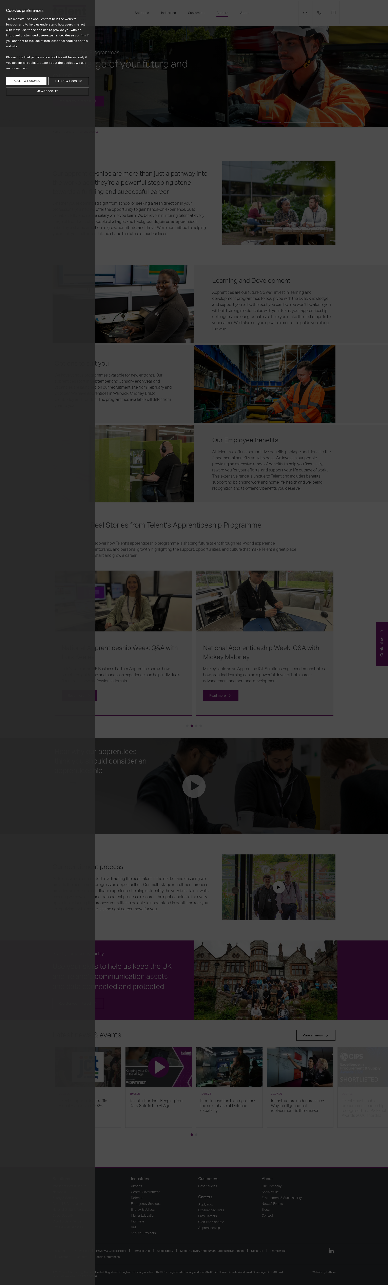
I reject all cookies (68, 81)
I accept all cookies (26, 81)
